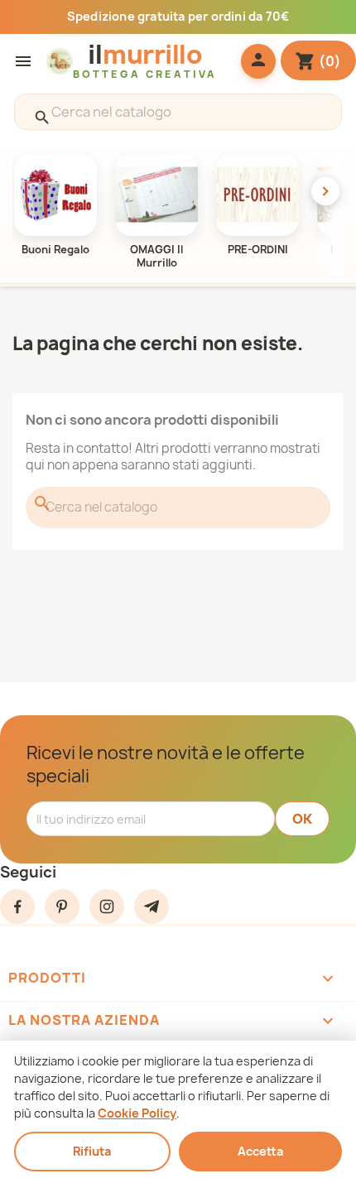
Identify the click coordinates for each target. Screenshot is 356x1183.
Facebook (17, 906)
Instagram (106, 906)
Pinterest (62, 906)
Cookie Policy (137, 1113)
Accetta (260, 1151)
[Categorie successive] (325, 191)
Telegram (151, 906)
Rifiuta (92, 1151)
